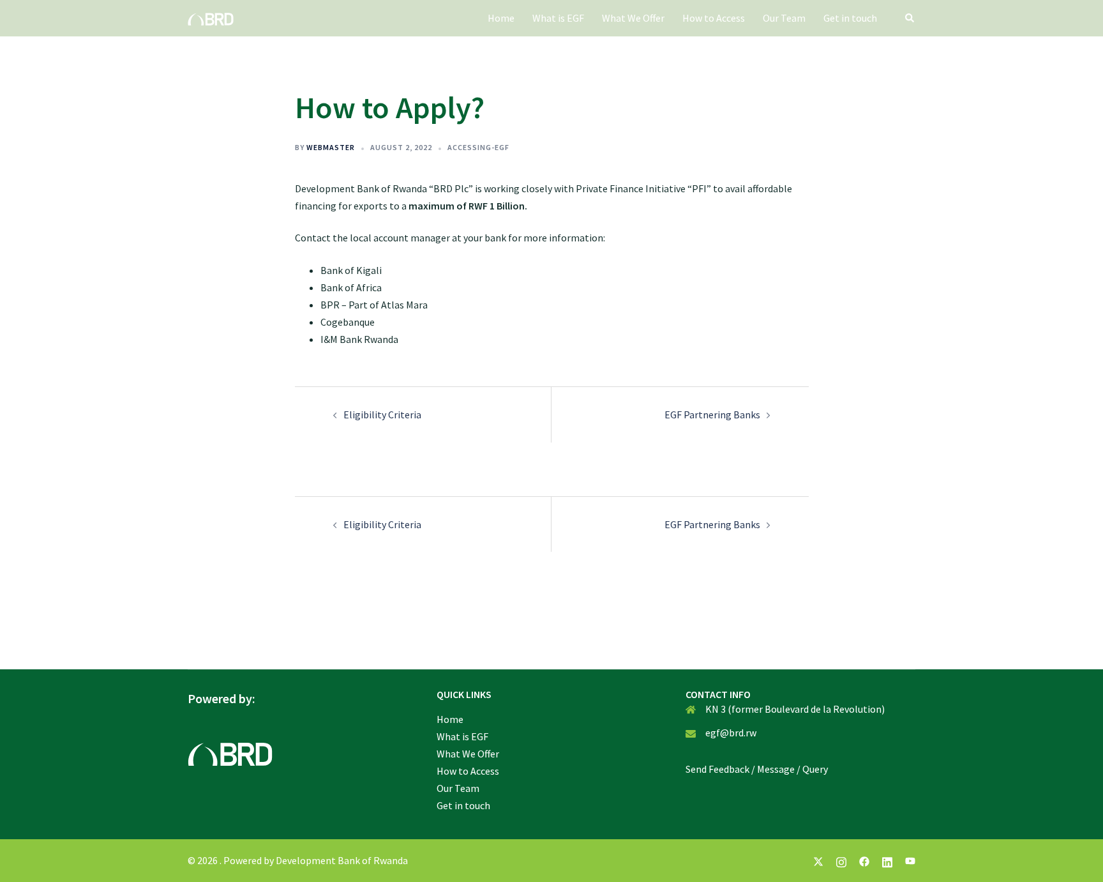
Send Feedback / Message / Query (757, 769)
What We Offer (633, 17)
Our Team (784, 17)
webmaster (330, 147)
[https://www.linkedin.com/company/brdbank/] (887, 860)
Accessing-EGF (478, 147)
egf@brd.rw (730, 732)
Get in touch (850, 17)
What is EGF (558, 17)
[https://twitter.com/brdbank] (818, 860)
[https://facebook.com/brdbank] (864, 860)
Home (501, 17)
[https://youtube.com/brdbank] (910, 860)
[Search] (910, 18)
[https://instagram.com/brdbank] (841, 860)
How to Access (713, 17)
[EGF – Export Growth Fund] (211, 17)
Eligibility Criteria (382, 414)
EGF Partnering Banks (712, 414)
